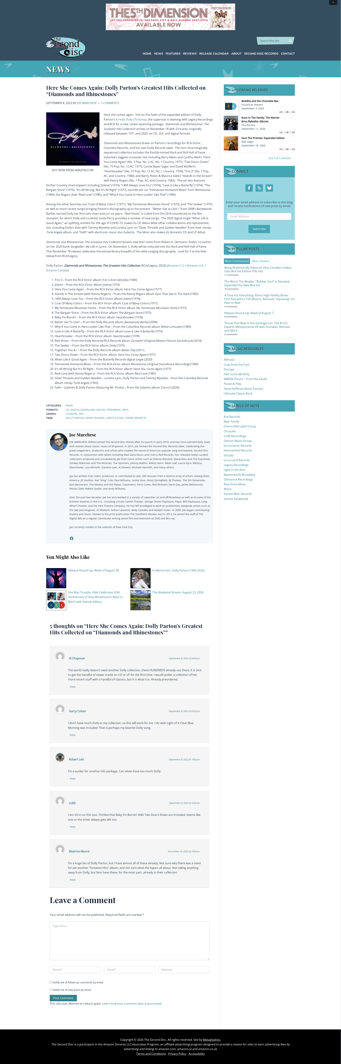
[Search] (290, 41)
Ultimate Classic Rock (238, 393)
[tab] (237, 261)
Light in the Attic (234, 470)
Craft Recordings (235, 436)
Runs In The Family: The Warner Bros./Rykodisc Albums (261, 119)
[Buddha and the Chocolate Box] (231, 106)
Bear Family (231, 421)
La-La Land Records (237, 460)
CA (293, 112)
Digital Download (83, 409)
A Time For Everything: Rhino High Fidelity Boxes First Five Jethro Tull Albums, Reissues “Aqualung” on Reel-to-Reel (259, 299)
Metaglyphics (212, 1040)
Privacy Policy (177, 1054)
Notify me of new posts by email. (72, 990)
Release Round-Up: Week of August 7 (249, 313)
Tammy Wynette (135, 418)
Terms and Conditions (151, 1054)
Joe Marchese (87, 103)
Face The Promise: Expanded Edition (263, 138)
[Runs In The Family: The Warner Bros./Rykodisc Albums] (231, 122)
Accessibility (197, 1054)
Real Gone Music (235, 484)
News (69, 405)
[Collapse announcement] (333, 2)
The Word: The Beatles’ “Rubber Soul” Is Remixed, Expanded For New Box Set (257, 283)
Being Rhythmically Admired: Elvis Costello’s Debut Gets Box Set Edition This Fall (258, 269)
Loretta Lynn (115, 418)
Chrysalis (230, 431)
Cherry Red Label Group (240, 426)
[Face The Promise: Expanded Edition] (231, 143)
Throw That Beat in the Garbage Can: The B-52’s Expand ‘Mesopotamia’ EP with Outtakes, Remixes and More (257, 327)
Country (71, 413)
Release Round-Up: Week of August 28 (93, 570)
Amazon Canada (57, 270)
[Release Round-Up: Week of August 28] (56, 578)
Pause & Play (232, 384)
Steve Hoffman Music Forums (243, 389)
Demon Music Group (238, 441)
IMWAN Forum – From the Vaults (245, 379)
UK (287, 112)
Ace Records (232, 417)
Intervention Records (238, 450)
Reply (73, 686)
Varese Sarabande (236, 499)
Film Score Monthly (236, 374)
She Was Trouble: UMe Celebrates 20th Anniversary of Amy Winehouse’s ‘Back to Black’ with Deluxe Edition (95, 597)
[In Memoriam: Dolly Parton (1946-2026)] (140, 578)
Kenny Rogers (94, 418)
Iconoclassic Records (238, 446)
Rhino (228, 489)
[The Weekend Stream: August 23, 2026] (140, 600)
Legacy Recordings (236, 465)
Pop (81, 413)
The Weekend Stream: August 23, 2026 (178, 592)
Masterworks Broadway (239, 475)
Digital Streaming (108, 409)
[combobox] (275, 40)
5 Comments (110, 103)
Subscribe (259, 229)
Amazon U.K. (195, 265)
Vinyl (125, 409)
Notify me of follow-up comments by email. (78, 982)
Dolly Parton (75, 418)
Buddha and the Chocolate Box (260, 101)
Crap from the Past (236, 365)
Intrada (229, 455)
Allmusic (229, 360)
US (281, 112)
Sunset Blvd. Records (238, 494)
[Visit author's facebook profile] (71, 538)
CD (67, 409)
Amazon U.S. (176, 265)
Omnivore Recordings (238, 479)
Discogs (229, 369)
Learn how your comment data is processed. (132, 1004)
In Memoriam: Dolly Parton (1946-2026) (178, 570)
